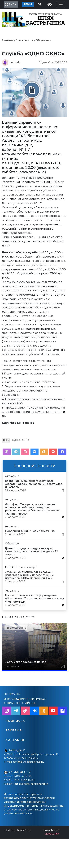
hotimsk (14, 62)
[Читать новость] (63, 490)
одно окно (21, 440)
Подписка (15, 720)
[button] (6, 710)
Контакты (14, 739)
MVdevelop (51, 834)
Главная (7, 40)
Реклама (13, 730)
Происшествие (16, 627)
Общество (43, 40)
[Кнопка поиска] (39, 3)
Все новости (25, 40)
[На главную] (34, 19)
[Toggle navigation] (60, 4)
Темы (28, 4)
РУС (11, 4)
